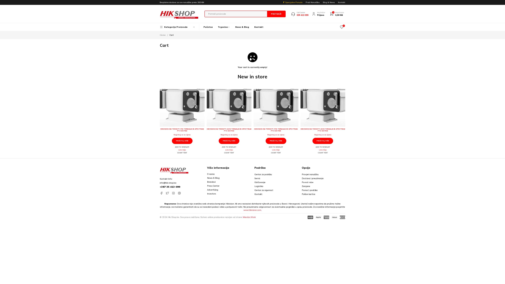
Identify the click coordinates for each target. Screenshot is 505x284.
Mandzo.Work (249, 217)
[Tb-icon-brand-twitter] (167, 193)
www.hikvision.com (252, 210)
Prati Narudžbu (313, 2)
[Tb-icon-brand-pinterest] (179, 193)
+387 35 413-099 (170, 186)
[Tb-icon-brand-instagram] (173, 193)
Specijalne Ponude (293, 2)
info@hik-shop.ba (168, 183)
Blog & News (329, 2)
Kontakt (341, 2)
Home (163, 35)
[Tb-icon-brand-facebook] (161, 193)
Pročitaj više (182, 141)
